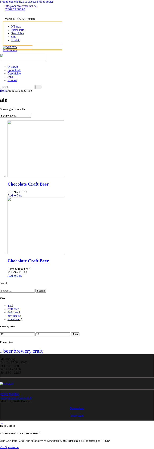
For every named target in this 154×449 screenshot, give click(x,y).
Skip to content (9, 1)
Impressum (77, 415)
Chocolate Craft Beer (28, 184)
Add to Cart (15, 195)
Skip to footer (45, 1)
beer (8, 351)
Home (3, 90)
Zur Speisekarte (9, 447)
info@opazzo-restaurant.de (16, 397)
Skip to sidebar (27, 1)
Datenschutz (77, 408)
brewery (23, 351)
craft (37, 351)
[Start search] (38, 87)
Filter (75, 334)
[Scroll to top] (2, 422)
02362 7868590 (9, 394)
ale (1, 352)
